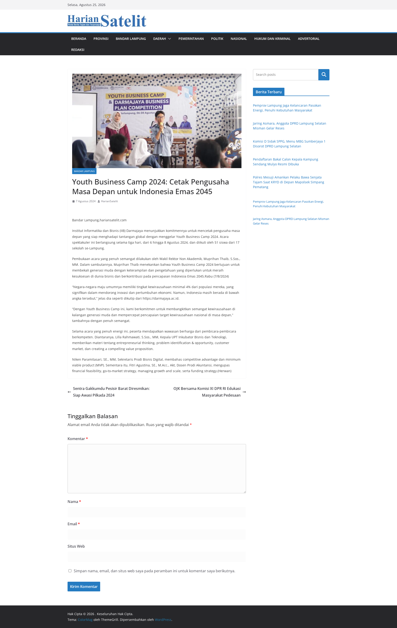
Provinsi (101, 38)
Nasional (239, 38)
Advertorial (309, 38)
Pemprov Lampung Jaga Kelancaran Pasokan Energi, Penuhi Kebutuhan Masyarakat (288, 203)
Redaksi (77, 49)
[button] (168, 38)
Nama (74, 501)
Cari (323, 74)
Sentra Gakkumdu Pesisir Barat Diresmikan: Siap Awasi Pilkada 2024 (111, 392)
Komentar (78, 438)
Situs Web (76, 546)
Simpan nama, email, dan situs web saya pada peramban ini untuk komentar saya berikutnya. (154, 570)
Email (74, 523)
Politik (217, 38)
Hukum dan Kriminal (272, 38)
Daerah (159, 38)
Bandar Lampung (131, 38)
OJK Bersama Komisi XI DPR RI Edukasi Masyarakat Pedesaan (207, 392)
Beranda (78, 38)
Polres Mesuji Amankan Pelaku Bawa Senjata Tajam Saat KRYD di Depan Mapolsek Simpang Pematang (288, 182)
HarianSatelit (109, 201)
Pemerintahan (191, 38)
